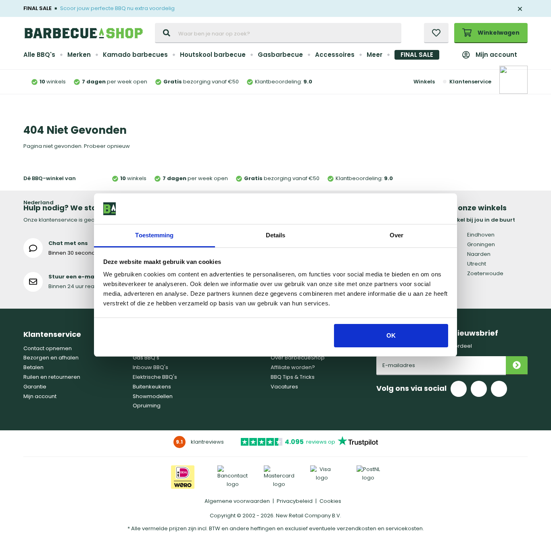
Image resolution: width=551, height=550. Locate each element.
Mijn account (496, 54)
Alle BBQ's (39, 54)
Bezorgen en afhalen (51, 357)
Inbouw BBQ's (150, 367)
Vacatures (284, 386)
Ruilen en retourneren (51, 377)
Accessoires (335, 54)
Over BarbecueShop (298, 357)
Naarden (478, 254)
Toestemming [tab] (154, 235)
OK (391, 335)
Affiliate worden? (293, 367)
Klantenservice (470, 81)
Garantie (34, 386)
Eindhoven (481, 235)
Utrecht (476, 264)
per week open (114, 81)
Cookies (330, 501)
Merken (79, 54)
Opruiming (147, 405)
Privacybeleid (295, 501)
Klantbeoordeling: (283, 81)
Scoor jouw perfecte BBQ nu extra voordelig (117, 8)
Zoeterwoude (485, 273)
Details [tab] (276, 235)
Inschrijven (517, 365)
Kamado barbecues (135, 54)
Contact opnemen (47, 348)
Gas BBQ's (146, 357)
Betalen (33, 367)
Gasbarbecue (280, 54)
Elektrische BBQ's (155, 377)
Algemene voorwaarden (237, 501)
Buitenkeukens (152, 386)
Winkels (424, 81)
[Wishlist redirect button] (436, 33)
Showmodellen (153, 396)
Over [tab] (396, 235)
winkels (53, 81)
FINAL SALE (417, 54)
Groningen (481, 244)
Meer (374, 54)
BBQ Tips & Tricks (293, 377)
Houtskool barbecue (213, 54)
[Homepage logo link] (83, 33)
